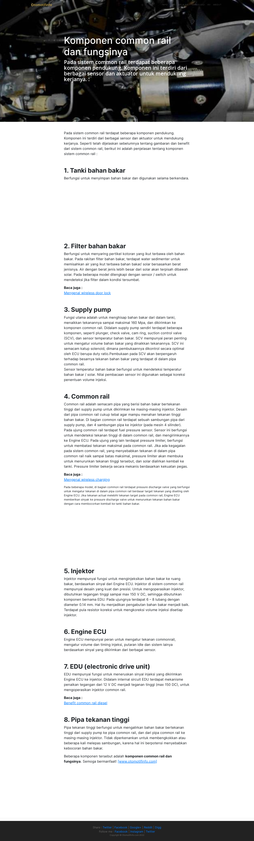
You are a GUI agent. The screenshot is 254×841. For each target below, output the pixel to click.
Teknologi (198, 5)
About (217, 5)
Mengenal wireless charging (87, 480)
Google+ (135, 827)
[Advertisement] (127, 208)
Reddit (148, 827)
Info (165, 5)
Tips (173, 5)
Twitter (107, 827)
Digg (158, 827)
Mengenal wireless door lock (87, 293)
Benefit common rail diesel (85, 703)
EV (209, 5)
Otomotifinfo (41, 5)
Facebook (120, 827)
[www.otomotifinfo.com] (137, 761)
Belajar (183, 5)
